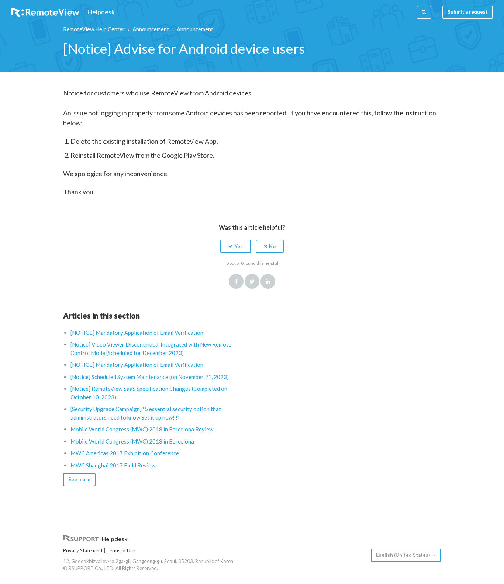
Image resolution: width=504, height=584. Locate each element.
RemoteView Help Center (94, 29)
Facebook (236, 281)
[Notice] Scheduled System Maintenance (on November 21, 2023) (149, 376)
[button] (235, 246)
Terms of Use (121, 550)
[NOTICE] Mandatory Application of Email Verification (136, 332)
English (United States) (403, 555)
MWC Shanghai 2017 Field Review (112, 465)
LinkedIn (267, 281)
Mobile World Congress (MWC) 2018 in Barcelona (132, 441)
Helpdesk (101, 12)
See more (79, 479)
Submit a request (468, 12)
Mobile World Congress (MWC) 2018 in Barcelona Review (141, 429)
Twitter (252, 281)
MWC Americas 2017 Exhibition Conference (124, 453)
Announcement (150, 29)
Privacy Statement (83, 550)
